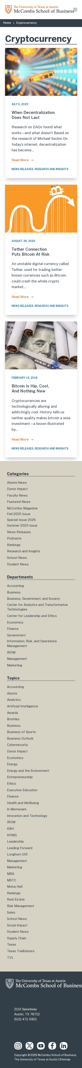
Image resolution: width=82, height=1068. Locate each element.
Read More (23, 160)
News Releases (22, 169)
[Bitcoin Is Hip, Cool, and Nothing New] (41, 345)
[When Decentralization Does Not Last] (41, 72)
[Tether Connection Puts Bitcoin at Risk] (41, 209)
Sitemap (64, 1059)
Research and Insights (51, 169)
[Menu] (75, 10)
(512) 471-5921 (25, 1019)
